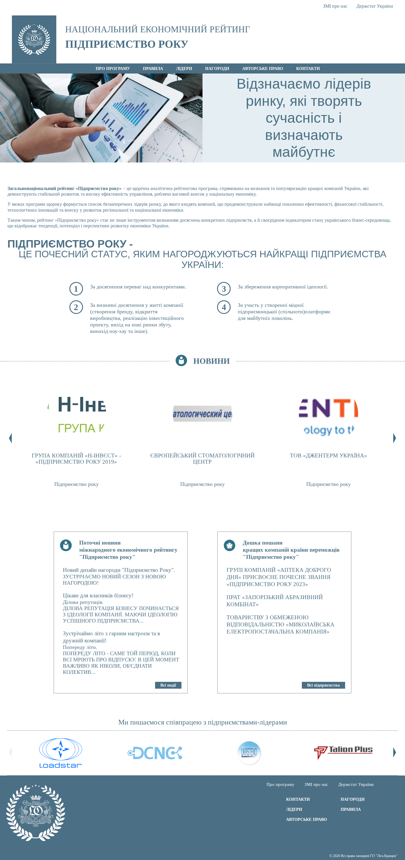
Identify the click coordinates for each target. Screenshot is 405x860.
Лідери (184, 68)
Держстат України (374, 6)
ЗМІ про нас (335, 6)
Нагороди (217, 68)
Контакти (308, 68)
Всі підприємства (323, 685)
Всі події (168, 685)
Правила (153, 68)
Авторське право (262, 68)
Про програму (113, 68)
